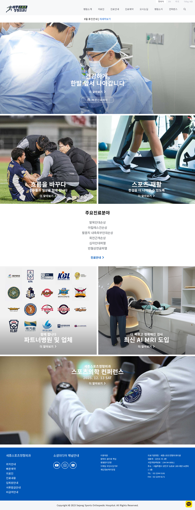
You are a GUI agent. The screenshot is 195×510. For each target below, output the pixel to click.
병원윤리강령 (106, 462)
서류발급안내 (13, 487)
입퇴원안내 (12, 483)
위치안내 (11, 464)
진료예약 (129, 9)
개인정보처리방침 (108, 469)
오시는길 (144, 9)
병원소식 (158, 9)
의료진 (101, 9)
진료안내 (114, 9)
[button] (185, 9)
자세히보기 (105, 19)
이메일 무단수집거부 (109, 466)
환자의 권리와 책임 (108, 458)
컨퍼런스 (173, 9)
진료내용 (11, 478)
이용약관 (104, 455)
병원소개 (87, 9)
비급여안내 (12, 492)
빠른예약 (11, 469)
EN (169, 1)
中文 (177, 1)
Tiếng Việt (188, 1)
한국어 (161, 1)
